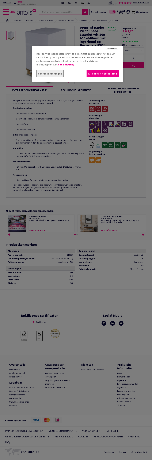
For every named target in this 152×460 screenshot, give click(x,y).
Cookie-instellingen (50, 73)
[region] (77, 64)
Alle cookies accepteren (102, 73)
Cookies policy (66, 64)
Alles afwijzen (112, 48)
